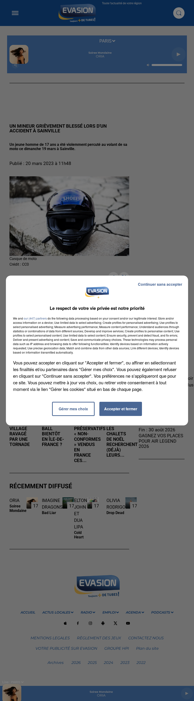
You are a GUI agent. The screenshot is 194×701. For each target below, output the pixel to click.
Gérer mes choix (73, 408)
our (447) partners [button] (35, 318)
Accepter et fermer (120, 408)
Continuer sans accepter (160, 284)
